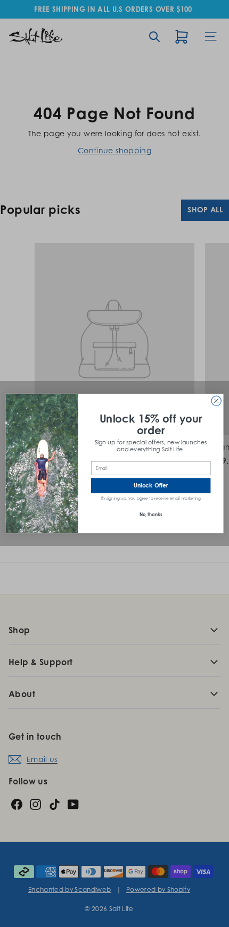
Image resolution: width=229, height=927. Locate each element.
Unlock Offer (151, 485)
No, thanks (151, 514)
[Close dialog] (216, 400)
